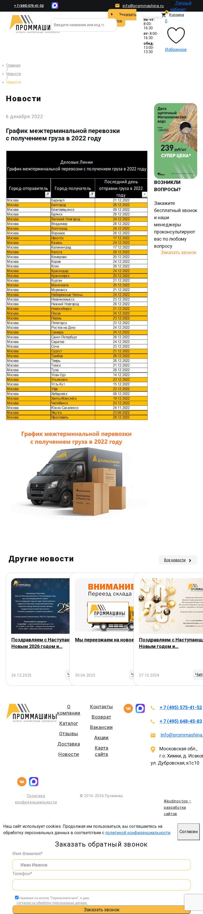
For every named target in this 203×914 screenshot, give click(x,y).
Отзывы (68, 733)
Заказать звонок (122, 18)
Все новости (175, 560)
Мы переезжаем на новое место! (113, 639)
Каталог (68, 723)
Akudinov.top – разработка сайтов (177, 807)
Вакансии (101, 727)
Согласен (188, 831)
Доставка (68, 744)
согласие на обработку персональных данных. (52, 903)
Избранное (176, 35)
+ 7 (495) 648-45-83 (181, 721)
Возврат (101, 717)
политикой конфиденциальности (137, 832)
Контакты (101, 706)
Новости (68, 754)
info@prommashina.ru (143, 6)
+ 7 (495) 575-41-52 (29, 6)
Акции (101, 737)
